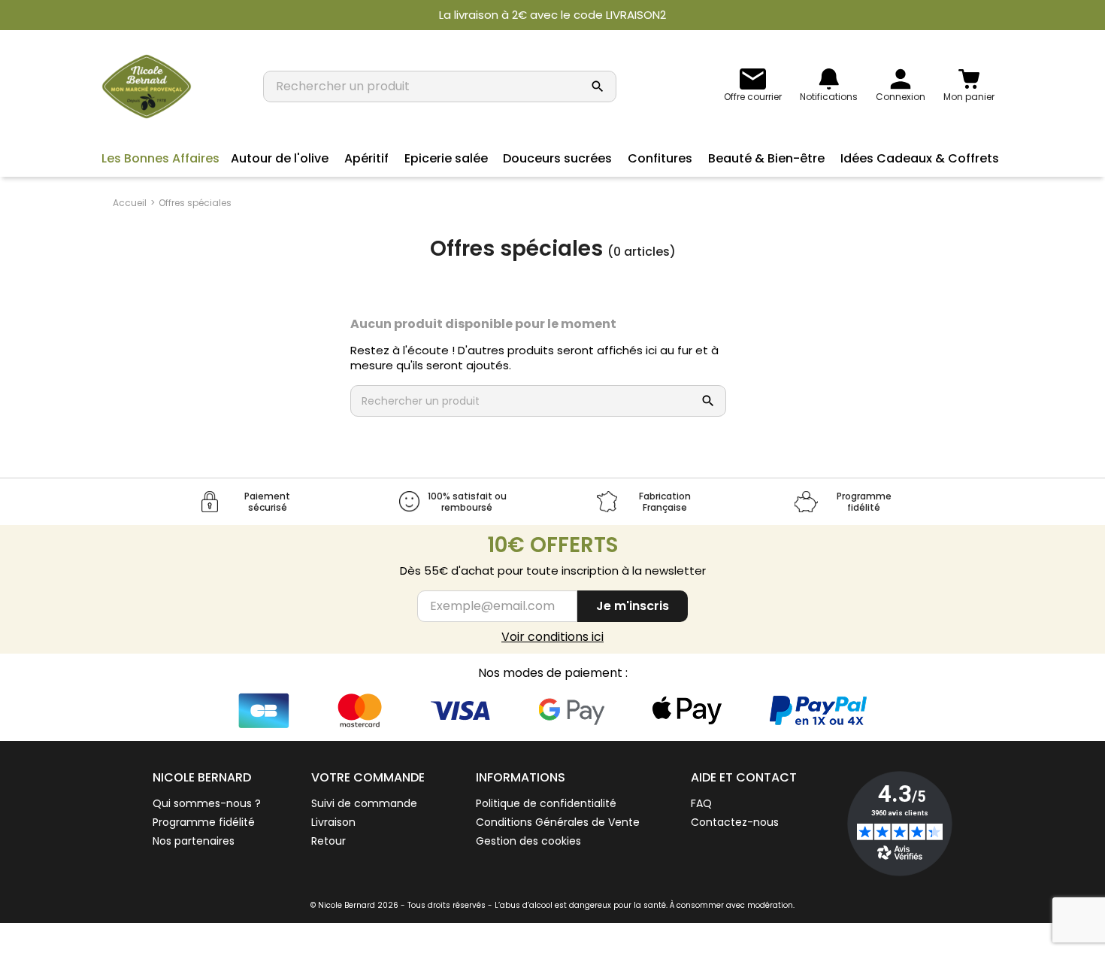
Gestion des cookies (528, 840)
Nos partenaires (194, 840)
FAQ (701, 803)
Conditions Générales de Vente (558, 822)
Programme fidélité (204, 822)
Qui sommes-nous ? (207, 803)
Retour (328, 840)
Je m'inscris (632, 606)
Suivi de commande (364, 803)
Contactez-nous (735, 822)
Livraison (333, 822)
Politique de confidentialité (546, 803)
